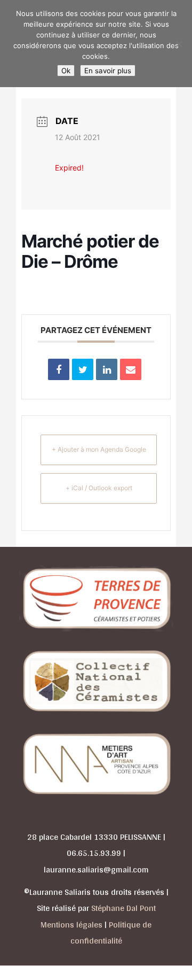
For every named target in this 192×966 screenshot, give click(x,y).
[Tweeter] (82, 369)
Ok (65, 70)
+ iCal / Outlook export (99, 488)
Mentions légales (71, 924)
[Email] (130, 369)
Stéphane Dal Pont (123, 908)
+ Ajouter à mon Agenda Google (99, 449)
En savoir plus (107, 70)
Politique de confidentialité (111, 933)
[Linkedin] (106, 369)
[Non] (178, 43)
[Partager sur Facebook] (58, 369)
